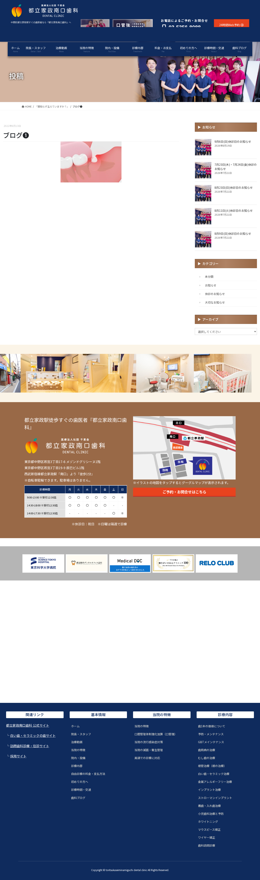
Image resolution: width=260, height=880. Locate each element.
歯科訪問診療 (206, 845)
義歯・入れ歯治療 (209, 806)
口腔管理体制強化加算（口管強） (155, 734)
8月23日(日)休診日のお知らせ (233, 187)
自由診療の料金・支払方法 (88, 774)
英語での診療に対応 (147, 758)
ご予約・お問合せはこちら (184, 491)
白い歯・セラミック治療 (213, 774)
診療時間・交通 (81, 790)
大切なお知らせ (215, 302)
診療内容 (76, 766)
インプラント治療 (209, 790)
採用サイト (18, 756)
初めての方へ (79, 782)
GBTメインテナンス (211, 742)
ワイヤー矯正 (206, 837)
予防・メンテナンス (211, 734)
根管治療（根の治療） (212, 766)
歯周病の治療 (206, 750)
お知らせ (210, 285)
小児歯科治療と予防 (211, 814)
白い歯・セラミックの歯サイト (33, 735)
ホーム (75, 726)
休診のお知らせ (215, 294)
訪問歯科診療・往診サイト (29, 745)
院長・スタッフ (81, 734)
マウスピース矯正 (209, 829)
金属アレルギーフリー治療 (215, 782)
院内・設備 (78, 758)
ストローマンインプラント (215, 798)
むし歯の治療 (206, 758)
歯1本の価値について (211, 726)
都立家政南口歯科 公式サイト (27, 725)
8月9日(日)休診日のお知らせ (232, 234)
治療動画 (76, 742)
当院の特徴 (78, 750)
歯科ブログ (78, 798)
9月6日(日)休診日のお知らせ (232, 141)
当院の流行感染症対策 (148, 742)
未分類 (209, 276)
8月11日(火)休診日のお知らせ (233, 210)
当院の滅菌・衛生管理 (148, 750)
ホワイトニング (208, 822)
